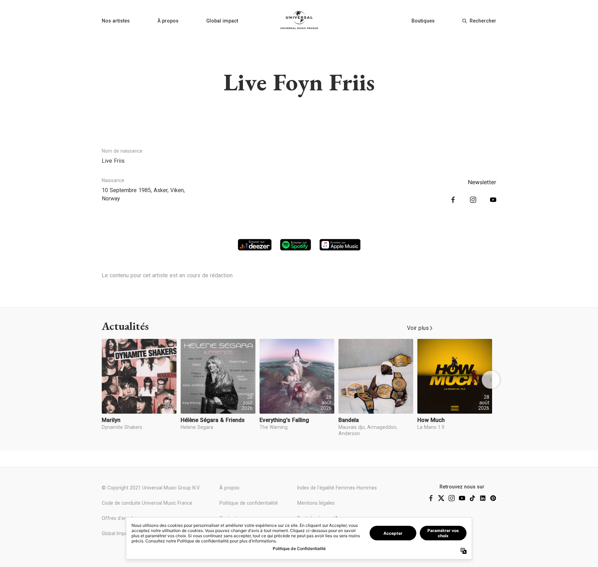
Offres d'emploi (119, 518)
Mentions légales (316, 503)
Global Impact (117, 533)
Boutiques (423, 21)
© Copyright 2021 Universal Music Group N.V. (151, 487)
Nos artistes (116, 21)
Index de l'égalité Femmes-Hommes (337, 487)
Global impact (222, 21)
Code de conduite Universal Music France (147, 503)
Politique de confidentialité (248, 503)
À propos (168, 21)
